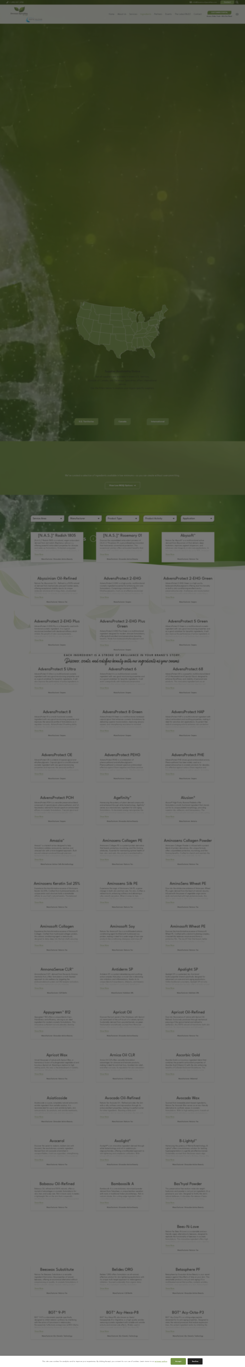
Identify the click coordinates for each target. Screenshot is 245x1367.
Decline (195, 1361)
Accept (178, 1361)
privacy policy (161, 1361)
